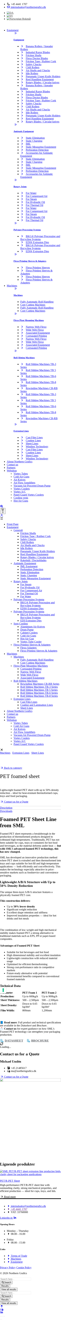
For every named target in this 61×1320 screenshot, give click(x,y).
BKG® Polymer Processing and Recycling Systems (40, 238)
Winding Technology (37, 446)
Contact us (12, 464)
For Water (31, 193)
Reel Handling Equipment (40, 79)
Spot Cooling (21, 623)
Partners (11, 467)
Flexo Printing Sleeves (38, 267)
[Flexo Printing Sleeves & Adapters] (15, 254)
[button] (30, 518)
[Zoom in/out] (0, 1316)
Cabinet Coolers (29, 632)
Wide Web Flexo (35, 329)
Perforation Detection (37, 149)
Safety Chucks (33, 64)
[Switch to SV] (10, 15)
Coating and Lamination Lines (36, 705)
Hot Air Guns (21, 500)
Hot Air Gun (27, 638)
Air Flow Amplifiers (24, 482)
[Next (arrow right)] (1, 1319)
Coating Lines (33, 440)
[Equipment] (15, 33)
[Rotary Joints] (15, 180)
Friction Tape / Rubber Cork (41, 61)
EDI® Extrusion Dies (37, 242)
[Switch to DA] (10, 12)
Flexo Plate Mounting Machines (29, 320)
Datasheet (14, 1040)
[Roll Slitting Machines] (15, 351)
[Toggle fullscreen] (1, 1316)
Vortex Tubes (21, 473)
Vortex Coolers (22, 488)
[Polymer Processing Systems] (15, 223)
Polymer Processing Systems (27, 229)
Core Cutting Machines (32, 304)
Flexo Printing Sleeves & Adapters (30, 261)
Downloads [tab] (6, 811)
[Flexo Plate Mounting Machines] (15, 313)
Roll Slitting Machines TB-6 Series (39, 692)
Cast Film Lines (34, 437)
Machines (12, 285)
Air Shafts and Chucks (38, 70)
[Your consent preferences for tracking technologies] (3, 990)
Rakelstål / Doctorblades (33, 560)
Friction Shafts (33, 55)
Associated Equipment (38, 332)
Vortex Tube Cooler (31, 641)
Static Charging (34, 140)
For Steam (31, 199)
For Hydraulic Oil (35, 202)
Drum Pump (27, 629)
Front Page (12, 524)
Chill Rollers (32, 67)
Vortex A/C (20, 491)
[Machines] (15, 288)
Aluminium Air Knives (32, 626)
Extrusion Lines (21, 431)
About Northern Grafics (19, 461)
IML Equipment (28, 566)
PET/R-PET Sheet (10, 1180)
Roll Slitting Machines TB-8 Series (39, 695)
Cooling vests (21, 497)
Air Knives (19, 479)
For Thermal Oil (34, 205)
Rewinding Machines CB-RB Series (39, 683)
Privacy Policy (8, 1267)
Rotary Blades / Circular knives (42, 82)
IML (28, 143)
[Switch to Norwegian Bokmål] (19, 18)
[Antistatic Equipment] (15, 124)
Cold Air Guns (21, 476)
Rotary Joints (20, 186)
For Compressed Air (36, 196)
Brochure (40, 1040)
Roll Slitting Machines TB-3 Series (39, 686)
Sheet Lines (32, 443)
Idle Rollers (32, 73)
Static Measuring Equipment (41, 146)
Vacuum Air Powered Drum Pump (32, 485)
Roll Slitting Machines (24, 357)
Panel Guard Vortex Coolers (29, 494)
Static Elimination (35, 137)
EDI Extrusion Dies (31, 620)
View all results (8, 1289)
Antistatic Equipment (24, 131)
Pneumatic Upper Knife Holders (43, 76)
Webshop (12, 470)
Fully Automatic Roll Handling (37, 301)
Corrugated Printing (36, 335)
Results (5, 1286)
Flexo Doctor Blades (37, 58)
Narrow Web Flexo (36, 326)
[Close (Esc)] (4, 1316)
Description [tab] (6, 807)
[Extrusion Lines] (15, 424)
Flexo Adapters (28, 647)
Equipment (12, 30)
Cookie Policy (24, 1267)
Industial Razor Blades (38, 52)
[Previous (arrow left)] (0, 1319)
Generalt (18, 530)
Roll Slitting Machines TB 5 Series (39, 689)
